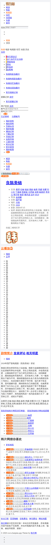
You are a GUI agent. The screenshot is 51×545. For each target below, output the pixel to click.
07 (7, 274)
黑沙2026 (29, 493)
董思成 (27, 195)
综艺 (8, 15)
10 (7, 281)
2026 (18, 205)
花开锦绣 (28, 509)
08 (7, 277)
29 (7, 323)
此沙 (37, 195)
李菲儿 (31, 431)
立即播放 (5, 176)
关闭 (3, 52)
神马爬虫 (33, 519)
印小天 (31, 428)
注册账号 (16, 116)
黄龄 (31, 189)
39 (7, 345)
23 (7, 310)
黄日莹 (16, 195)
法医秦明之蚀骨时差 (34, 460)
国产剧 (19, 200)
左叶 (33, 195)
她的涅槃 (28, 467)
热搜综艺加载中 (13, 83)
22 (7, 308)
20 (7, 303)
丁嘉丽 (18, 192)
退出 (8, 152)
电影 (8, 10)
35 (7, 336)
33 (7, 332)
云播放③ (7, 248)
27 (7, 319)
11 (7, 283)
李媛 (40, 189)
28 (7, 321)
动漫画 (9, 18)
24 (7, 312)
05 (7, 270)
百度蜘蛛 (14, 519)
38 (7, 343)
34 (7, 334)
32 (7, 330)
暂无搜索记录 (12, 92)
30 (7, 325)
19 (7, 301)
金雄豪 (19, 197)
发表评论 (20, 353)
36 (7, 339)
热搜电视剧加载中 (14, 79)
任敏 (22, 189)
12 (7, 285)
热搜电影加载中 (13, 74)
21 (7, 305)
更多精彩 (10, 445)
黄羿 (18, 189)
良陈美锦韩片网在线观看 (38, 411)
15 (7, 292)
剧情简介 (7, 353)
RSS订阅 (5, 519)
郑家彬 (25, 192)
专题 (8, 20)
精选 (8, 7)
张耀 (45, 189)
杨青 (36, 189)
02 (7, 263)
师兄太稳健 (30, 473)
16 (7, 294)
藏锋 (26, 501)
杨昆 (22, 195)
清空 (11, 97)
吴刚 (37, 192)
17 (7, 297)
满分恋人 (29, 457)
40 (7, 348)
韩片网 (4, 523)
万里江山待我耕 (32, 488)
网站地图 (43, 519)
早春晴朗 (29, 449)
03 (7, 265)
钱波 (27, 189)
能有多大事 (29, 504)
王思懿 (31, 192)
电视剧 (9, 12)
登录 (5, 114)
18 (7, 299)
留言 (8, 23)
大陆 (18, 202)
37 (7, 341)
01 (7, 261)
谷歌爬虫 (24, 519)
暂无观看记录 (12, 102)
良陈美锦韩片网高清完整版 (13, 411)
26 (7, 316)
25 (7, 314)
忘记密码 (5, 116)
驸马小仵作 (30, 496)
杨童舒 (42, 192)
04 (7, 268)
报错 (8, 254)
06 (7, 272)
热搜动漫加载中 (13, 88)
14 (7, 290)
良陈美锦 (14, 183)
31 (7, 328)
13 (7, 288)
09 (7, 279)
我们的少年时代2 (31, 478)
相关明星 (32, 353)
